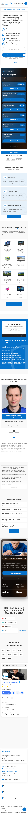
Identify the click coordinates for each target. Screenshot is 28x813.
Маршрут (7, 693)
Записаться (13, 88)
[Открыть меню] (25, 3)
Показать (14, 531)
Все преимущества (14, 216)
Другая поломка (14, 152)
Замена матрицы (8, 105)
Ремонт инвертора (8, 115)
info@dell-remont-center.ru (10, 771)
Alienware (4, 235)
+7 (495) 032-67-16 (18, 3)
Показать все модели (14, 303)
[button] (11, 431)
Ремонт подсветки (8, 124)
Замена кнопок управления (7, 135)
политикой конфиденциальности (16, 58)
